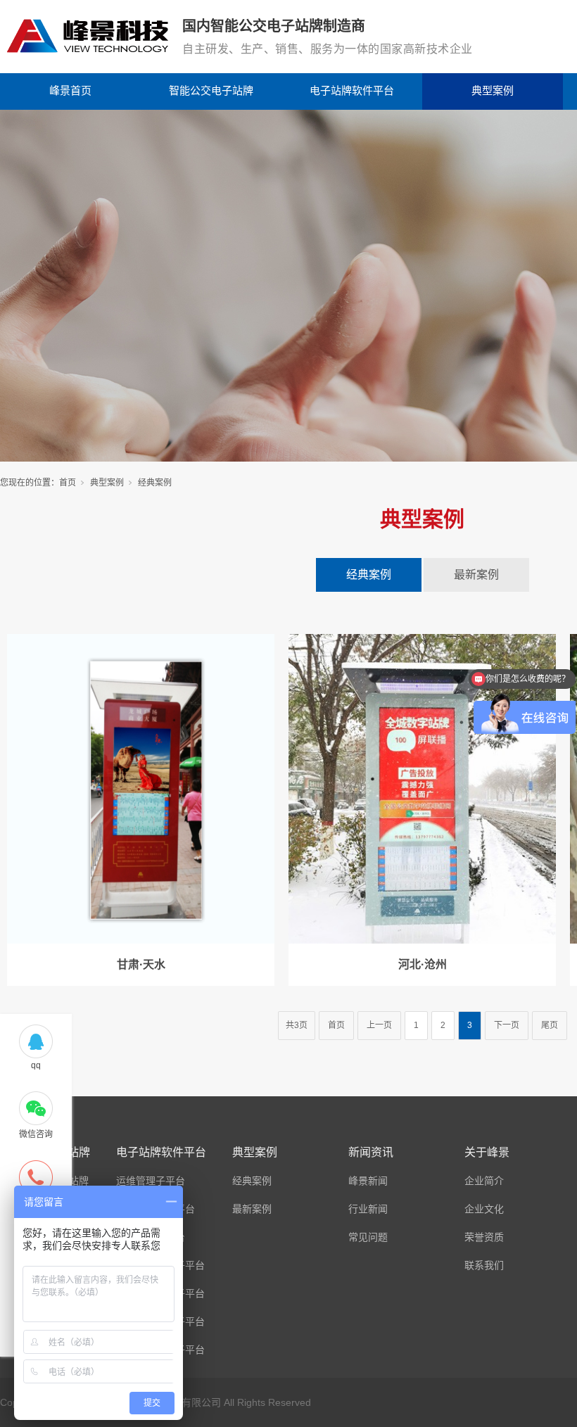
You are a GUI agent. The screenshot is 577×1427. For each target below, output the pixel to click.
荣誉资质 (484, 1237)
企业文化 (484, 1208)
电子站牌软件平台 (352, 90)
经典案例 (368, 575)
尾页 (549, 1025)
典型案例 (492, 90)
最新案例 (476, 575)
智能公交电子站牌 (211, 90)
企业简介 (484, 1180)
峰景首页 (70, 90)
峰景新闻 (368, 1180)
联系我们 (484, 1265)
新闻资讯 (370, 1152)
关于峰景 (486, 1152)
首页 (67, 483)
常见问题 (368, 1237)
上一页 (379, 1025)
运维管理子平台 (150, 1180)
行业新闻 (368, 1208)
